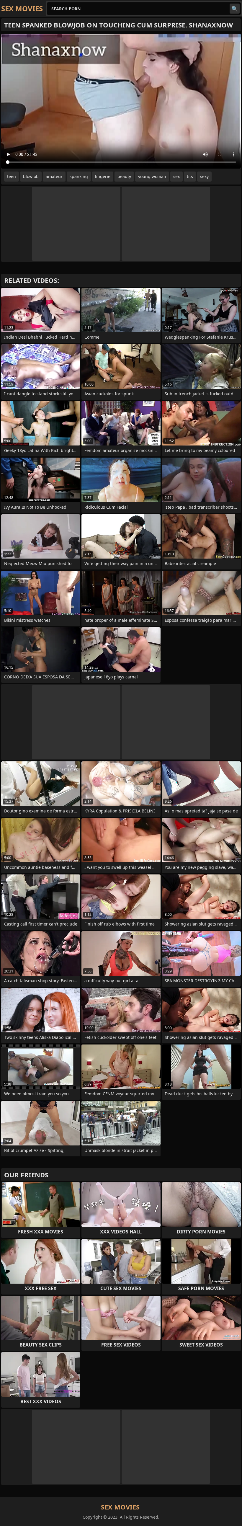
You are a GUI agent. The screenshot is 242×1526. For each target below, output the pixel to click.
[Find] (235, 9)
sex (176, 176)
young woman (152, 176)
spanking (79, 176)
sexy (204, 176)
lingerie (102, 176)
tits (190, 176)
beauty (124, 176)
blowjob (31, 176)
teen (11, 176)
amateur (54, 176)
